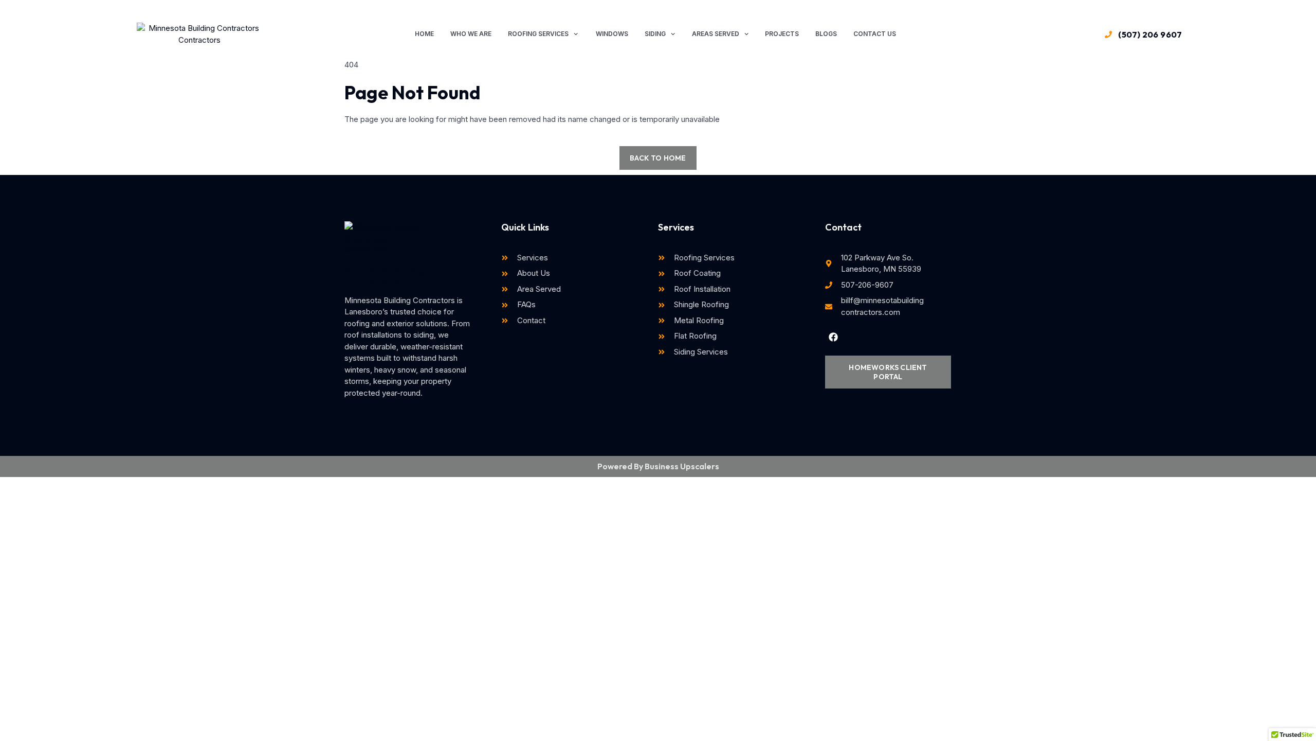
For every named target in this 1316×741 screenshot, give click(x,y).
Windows (611, 34)
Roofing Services (538, 34)
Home (424, 34)
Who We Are (470, 34)
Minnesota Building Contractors (385, 276)
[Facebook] (833, 336)
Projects (782, 34)
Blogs (826, 34)
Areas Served (715, 34)
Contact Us (874, 34)
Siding (655, 34)
